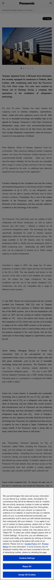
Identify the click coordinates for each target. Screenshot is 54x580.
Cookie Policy (31, 543)
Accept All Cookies (27, 574)
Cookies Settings (27, 558)
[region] (27, 534)
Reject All (27, 566)
